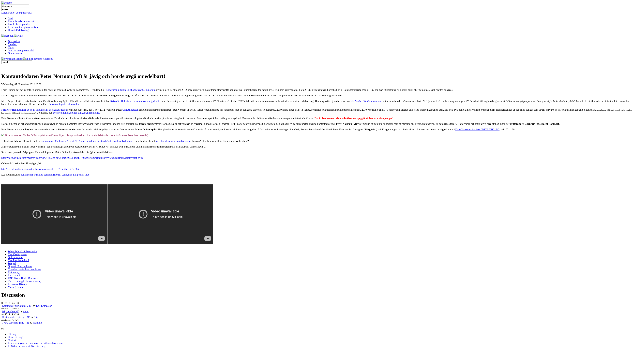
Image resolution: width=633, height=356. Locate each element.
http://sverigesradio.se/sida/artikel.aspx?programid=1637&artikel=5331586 (40, 169)
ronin (26, 311)
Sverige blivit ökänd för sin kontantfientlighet (76, 112)
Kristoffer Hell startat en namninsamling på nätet (135, 101)
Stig (36, 317)
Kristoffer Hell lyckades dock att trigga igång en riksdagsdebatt (34, 109)
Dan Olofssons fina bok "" (477, 129)
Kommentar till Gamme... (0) (17, 305)
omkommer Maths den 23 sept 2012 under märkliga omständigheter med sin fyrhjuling (87, 141)
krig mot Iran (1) (10, 311)
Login (4, 12)
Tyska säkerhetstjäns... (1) (15, 322)
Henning (37, 322)
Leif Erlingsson (44, 305)
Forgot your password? (20, 12)
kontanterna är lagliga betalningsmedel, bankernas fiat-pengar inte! (55, 174)
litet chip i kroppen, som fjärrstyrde (173, 141)
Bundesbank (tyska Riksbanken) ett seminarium (130, 90)
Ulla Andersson (130, 109)
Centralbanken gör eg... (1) (16, 317)
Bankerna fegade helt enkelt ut (64, 104)
